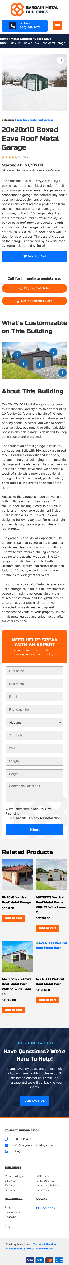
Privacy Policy (15, 1248)
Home (4, 39)
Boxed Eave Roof (25, 120)
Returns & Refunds (40, 1248)
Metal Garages (21, 39)
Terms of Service (44, 1244)
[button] (57, 25)
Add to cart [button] (13, 918)
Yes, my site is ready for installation (35, 818)
